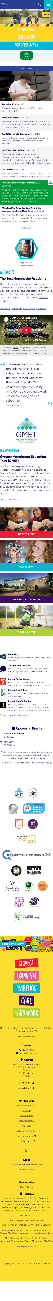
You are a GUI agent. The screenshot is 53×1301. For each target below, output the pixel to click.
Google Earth (25, 1088)
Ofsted (15, 348)
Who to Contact (26, 1121)
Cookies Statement (26, 1169)
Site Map (26, 1110)
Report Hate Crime (28, 693)
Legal (26, 1160)
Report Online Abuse (29, 682)
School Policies (26, 1115)
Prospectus (5, 309)
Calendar (26, 1126)
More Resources (21, 715)
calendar (42, 763)
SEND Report (29, 309)
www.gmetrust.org (9, 499)
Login (46, 14)
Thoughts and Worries (29, 670)
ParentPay (29, 657)
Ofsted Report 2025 (15, 405)
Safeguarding (6, 715)
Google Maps (25, 1083)
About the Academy (26, 1105)
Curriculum (41, 309)
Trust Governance (25, 1136)
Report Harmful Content (29, 705)
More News (27, 227)
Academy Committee (26, 1131)
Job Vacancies (25, 1141)
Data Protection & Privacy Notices (26, 1164)
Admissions (17, 309)
